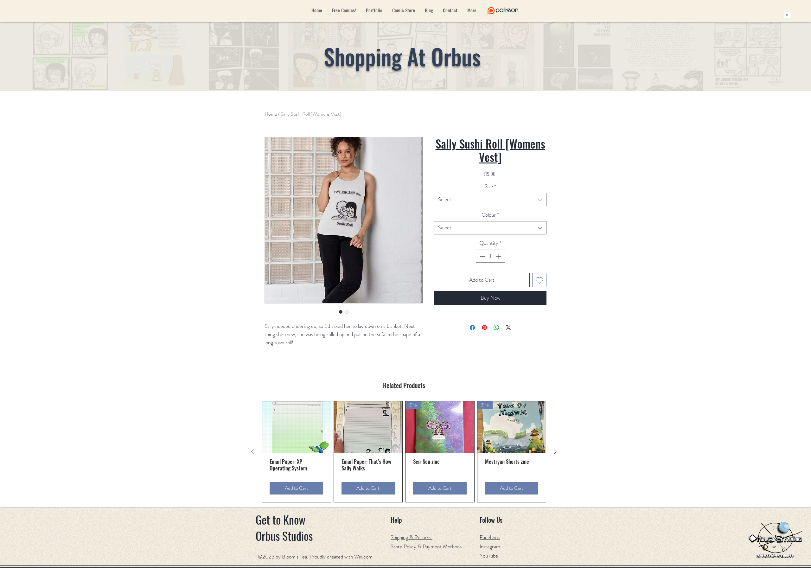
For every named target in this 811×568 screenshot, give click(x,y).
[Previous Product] (252, 452)
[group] (404, 451)
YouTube (489, 555)
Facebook (490, 537)
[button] (787, 13)
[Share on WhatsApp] (496, 327)
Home (271, 114)
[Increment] (499, 256)
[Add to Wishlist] (539, 280)
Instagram (490, 546)
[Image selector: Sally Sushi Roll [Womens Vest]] (340, 312)
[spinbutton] (490, 256)
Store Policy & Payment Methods (426, 546)
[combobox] (490, 199)
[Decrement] (481, 256)
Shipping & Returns (411, 537)
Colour (490, 215)
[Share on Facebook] (472, 327)
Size (490, 186)
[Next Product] (555, 452)
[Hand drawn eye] (503, 10)
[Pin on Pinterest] (484, 327)
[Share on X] (508, 327)
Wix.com (363, 556)
